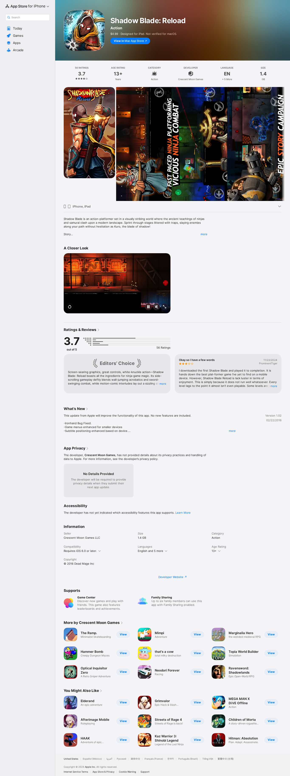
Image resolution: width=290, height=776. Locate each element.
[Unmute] (156, 307)
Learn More (183, 512)
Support (145, 772)
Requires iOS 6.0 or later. (80, 551)
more (204, 234)
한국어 (171, 759)
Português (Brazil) (188, 759)
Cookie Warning (127, 772)
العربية (109, 759)
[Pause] (148, 307)
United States (71, 759)
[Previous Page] (59, 144)
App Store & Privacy (103, 772)
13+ (214, 551)
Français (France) (154, 759)
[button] (27, 28)
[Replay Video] (69, 307)
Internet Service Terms (76, 772)
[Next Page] (286, 144)
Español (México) (92, 759)
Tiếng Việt (207, 759)
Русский (121, 759)
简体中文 (135, 759)
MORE (162, 383)
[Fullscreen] (164, 307)
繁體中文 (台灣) (226, 759)
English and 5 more (150, 551)
